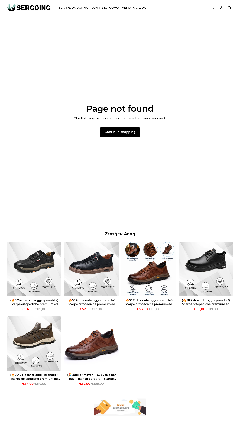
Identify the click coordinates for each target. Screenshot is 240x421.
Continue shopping (120, 132)
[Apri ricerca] (214, 8)
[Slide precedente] (12, 269)
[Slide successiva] (56, 269)
